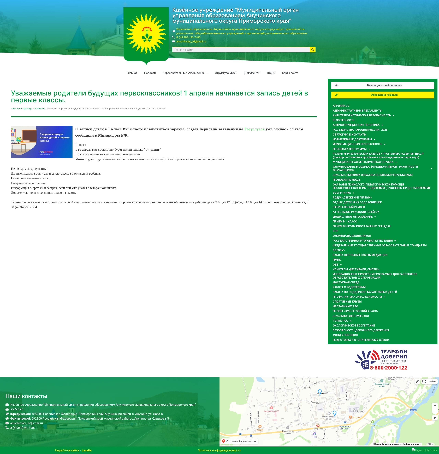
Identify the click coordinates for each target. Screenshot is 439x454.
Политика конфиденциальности (219, 450)
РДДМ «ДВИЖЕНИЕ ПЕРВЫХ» (352, 197)
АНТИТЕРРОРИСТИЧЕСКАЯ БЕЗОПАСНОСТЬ (362, 115)
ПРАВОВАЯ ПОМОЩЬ (346, 179)
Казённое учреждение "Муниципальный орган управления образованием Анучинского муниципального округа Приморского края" (235, 15)
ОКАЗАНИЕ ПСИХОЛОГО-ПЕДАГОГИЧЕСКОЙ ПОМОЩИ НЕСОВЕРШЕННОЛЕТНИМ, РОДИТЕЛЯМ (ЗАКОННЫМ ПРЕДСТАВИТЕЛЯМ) (381, 186)
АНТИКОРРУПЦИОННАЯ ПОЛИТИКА (356, 125)
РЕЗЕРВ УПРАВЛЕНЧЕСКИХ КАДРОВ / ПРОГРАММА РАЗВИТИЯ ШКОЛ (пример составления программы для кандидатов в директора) (378, 155)
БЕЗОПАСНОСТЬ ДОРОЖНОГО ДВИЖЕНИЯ (361, 330)
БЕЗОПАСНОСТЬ (343, 120)
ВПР (335, 231)
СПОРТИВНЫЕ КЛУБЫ (347, 301)
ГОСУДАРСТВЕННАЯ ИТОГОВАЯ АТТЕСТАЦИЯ (363, 240)
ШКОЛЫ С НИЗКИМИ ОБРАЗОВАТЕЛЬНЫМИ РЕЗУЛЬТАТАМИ (373, 175)
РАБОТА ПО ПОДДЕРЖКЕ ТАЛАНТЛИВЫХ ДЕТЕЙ (365, 292)
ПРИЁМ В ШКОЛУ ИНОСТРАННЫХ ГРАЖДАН (362, 226)
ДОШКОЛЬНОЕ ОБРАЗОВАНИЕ (353, 216)
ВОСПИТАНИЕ (342, 192)
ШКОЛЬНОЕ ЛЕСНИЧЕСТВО (351, 316)
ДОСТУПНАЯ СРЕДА (346, 282)
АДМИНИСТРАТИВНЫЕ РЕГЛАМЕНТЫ (357, 110)
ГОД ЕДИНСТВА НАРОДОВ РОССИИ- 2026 (360, 129)
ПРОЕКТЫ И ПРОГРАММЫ (350, 149)
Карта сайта (290, 73)
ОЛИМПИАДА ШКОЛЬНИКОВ (352, 236)
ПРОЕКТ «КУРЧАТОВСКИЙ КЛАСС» (355, 311)
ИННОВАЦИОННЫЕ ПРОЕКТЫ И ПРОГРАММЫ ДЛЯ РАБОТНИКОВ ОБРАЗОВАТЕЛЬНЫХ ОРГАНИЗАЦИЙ (375, 276)
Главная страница (21, 108)
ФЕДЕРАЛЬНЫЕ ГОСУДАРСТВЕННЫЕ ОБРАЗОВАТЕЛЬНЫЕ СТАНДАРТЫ (380, 245)
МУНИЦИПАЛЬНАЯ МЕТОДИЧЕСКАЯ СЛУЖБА (363, 162)
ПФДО (271, 73)
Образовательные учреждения (184, 73)
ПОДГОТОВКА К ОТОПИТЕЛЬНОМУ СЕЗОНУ (361, 340)
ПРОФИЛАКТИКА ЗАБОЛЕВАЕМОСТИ (357, 296)
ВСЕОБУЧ (339, 250)
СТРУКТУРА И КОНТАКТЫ (349, 134)
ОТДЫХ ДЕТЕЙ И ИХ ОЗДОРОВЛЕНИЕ (357, 202)
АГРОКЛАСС (341, 105)
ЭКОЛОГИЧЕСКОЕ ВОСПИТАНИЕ (354, 325)
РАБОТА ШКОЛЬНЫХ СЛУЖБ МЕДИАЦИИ (360, 255)
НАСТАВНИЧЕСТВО (345, 306)
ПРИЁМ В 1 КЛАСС (345, 221)
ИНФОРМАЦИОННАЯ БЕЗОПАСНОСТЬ (357, 144)
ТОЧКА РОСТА (342, 320)
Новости (150, 73)
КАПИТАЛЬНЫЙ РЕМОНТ (349, 207)
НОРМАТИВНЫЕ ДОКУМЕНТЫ (352, 139)
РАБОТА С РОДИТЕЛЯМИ (349, 287)
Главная (132, 73)
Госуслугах (254, 129)
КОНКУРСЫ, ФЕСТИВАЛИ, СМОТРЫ (356, 269)
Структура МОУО (226, 73)
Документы (252, 73)
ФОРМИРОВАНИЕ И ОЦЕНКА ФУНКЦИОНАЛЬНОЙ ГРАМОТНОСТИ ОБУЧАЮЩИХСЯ (375, 168)
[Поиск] (312, 49)
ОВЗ (335, 264)
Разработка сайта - (73, 450)
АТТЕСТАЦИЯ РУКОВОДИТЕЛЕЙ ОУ (356, 212)
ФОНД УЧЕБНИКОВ (345, 335)
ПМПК (337, 259)
